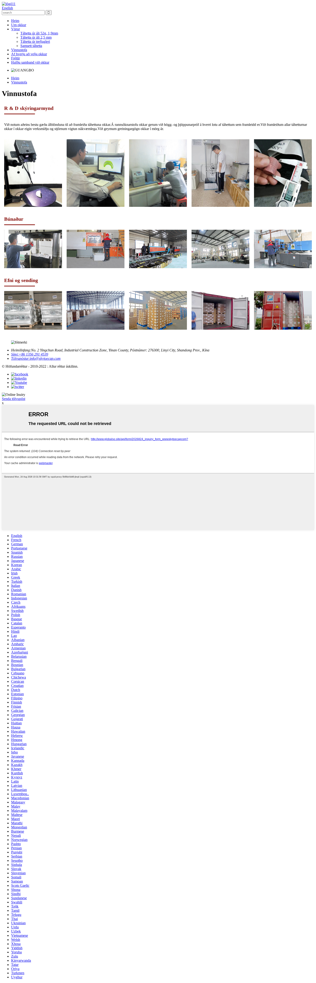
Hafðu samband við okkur (30, 62)
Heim (15, 21)
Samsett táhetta (31, 46)
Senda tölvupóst (13, 399)
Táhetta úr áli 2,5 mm (36, 37)
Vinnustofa (19, 50)
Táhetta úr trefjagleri (35, 41)
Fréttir (15, 58)
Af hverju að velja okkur (29, 54)
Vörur (15, 29)
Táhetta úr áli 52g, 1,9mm (39, 33)
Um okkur (18, 25)
